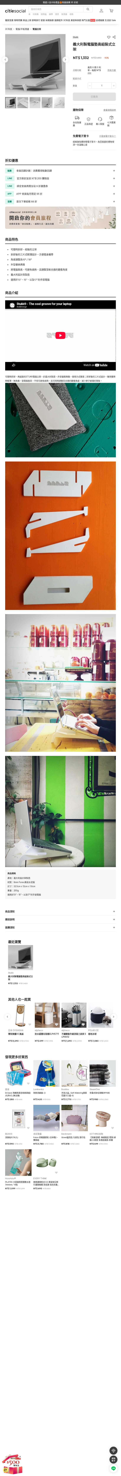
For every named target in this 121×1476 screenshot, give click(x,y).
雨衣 (57, 14)
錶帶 (51, 14)
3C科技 (8, 29)
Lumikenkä (38, 1089)
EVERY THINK (40, 1178)
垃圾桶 (36, 14)
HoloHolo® (10, 1178)
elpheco (39, 1030)
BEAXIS (8, 1134)
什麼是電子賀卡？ (107, 136)
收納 (71, 14)
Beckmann (66, 1134)
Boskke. (65, 1089)
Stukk (11, 972)
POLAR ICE (93, 1030)
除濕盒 (44, 14)
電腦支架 (37, 29)
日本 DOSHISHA (15, 1030)
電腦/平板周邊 (22, 29)
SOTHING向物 (96, 1134)
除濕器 (64, 14)
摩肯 (7, 1089)
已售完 (94, 96)
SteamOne (95, 1089)
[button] (10, 102)
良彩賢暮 (37, 1134)
